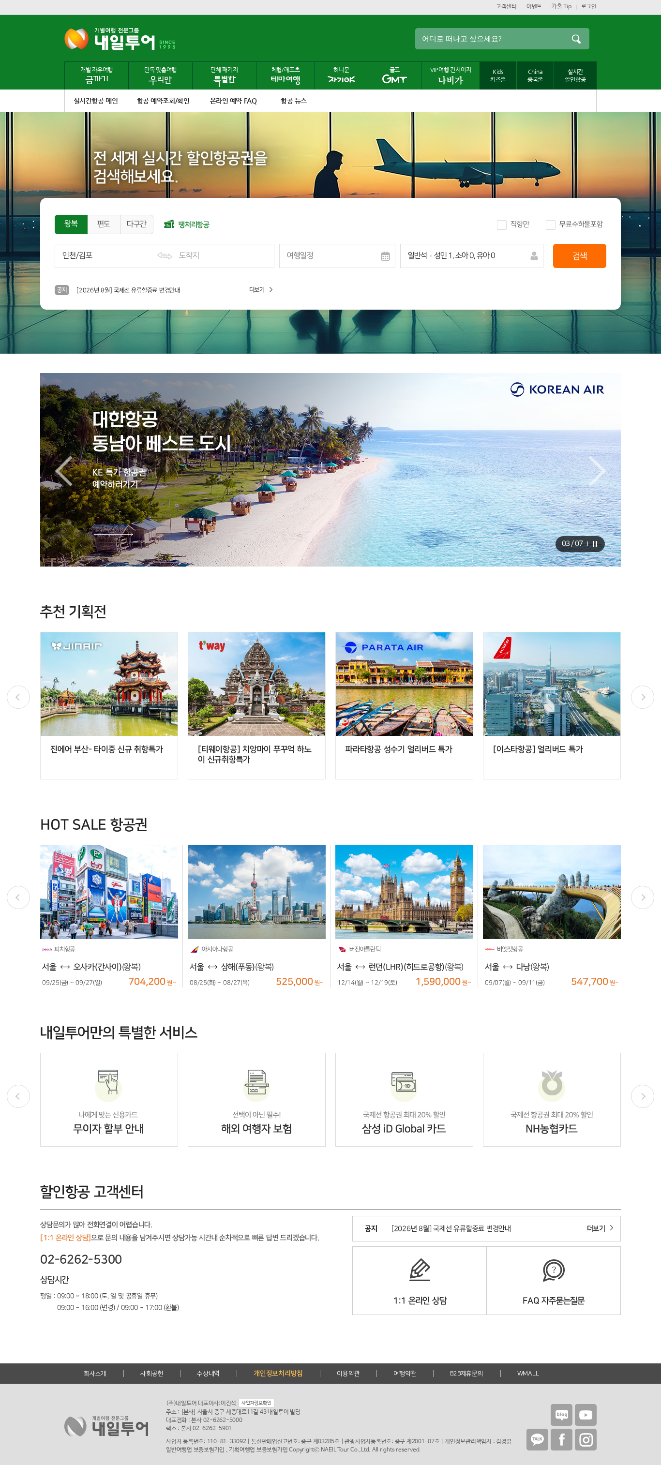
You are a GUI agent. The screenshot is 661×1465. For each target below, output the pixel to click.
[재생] (594, 543)
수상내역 (208, 1373)
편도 (104, 224)
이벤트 (534, 6)
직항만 (520, 224)
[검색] (576, 38)
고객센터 (506, 6)
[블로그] (561, 1415)
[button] (595, 472)
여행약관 (404, 1373)
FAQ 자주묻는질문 (554, 1301)
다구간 (137, 224)
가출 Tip (561, 6)
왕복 (71, 224)
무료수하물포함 (580, 224)
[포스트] (537, 1415)
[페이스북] (561, 1439)
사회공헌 (151, 1373)
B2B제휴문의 (466, 1373)
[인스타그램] (586, 1439)
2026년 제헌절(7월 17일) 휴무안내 (120, 290)
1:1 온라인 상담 (420, 1301)
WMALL (528, 1373)
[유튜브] (586, 1415)
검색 (579, 256)
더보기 (257, 290)
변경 (164, 257)
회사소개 (95, 1373)
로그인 (589, 6)
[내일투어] (109, 39)
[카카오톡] (537, 1439)
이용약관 (348, 1373)
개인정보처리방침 (278, 1373)
